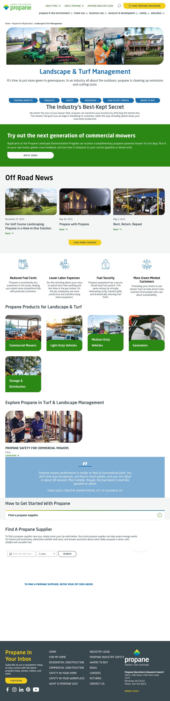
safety (142, 13)
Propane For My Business (22, 23)
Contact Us (97, 683)
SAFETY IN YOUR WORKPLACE (66, 678)
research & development (121, 13)
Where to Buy (99, 662)
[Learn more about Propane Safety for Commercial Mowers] (43, 442)
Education (156, 13)
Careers (95, 673)
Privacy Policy (132, 691)
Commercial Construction (66, 667)
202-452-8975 (139, 684)
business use (96, 13)
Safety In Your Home (63, 673)
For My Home (57, 657)
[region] (58, 595)
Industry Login (100, 651)
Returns (95, 678)
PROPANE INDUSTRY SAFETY (107, 657)
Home (7, 23)
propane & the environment (54, 13)
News (93, 667)
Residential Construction (66, 662)
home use (79, 13)
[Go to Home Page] (17, 7)
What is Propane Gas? (63, 683)
